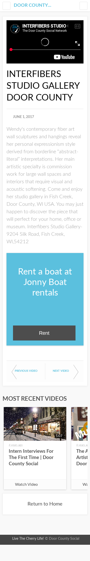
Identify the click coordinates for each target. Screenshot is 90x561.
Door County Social (32, 5)
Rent (44, 333)
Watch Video (26, 484)
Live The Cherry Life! (28, 538)
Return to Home (45, 504)
